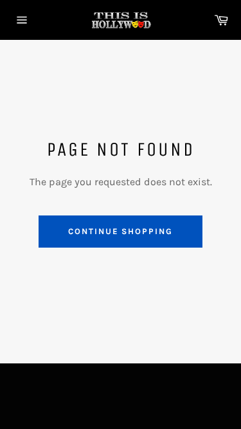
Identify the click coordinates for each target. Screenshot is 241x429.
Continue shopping (120, 231)
